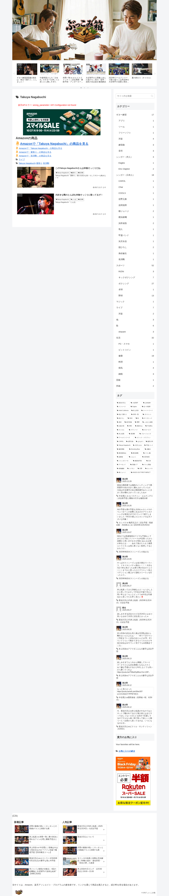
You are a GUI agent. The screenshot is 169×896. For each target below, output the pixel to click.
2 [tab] (84, 88)
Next (155, 74)
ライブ (22, 159)
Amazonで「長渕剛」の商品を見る (35, 156)
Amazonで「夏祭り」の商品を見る (35, 152)
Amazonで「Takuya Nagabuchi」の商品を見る (54, 143)
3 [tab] (88, 88)
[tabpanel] (27, 73)
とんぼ (74, 199)
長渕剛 (46, 163)
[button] (152, 96)
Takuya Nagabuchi (27, 163)
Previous (14, 74)
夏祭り (39, 163)
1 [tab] (81, 88)
